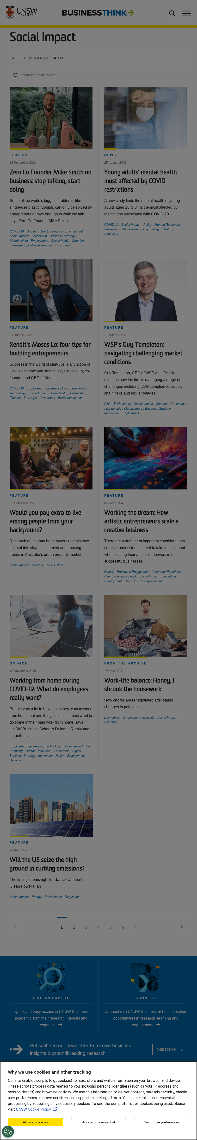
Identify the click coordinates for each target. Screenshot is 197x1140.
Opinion (19, 663)
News (110, 155)
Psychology (151, 229)
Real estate (55, 565)
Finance (16, 398)
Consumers (62, 245)
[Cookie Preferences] (8, 1132)
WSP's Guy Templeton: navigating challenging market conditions (143, 354)
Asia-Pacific (59, 393)
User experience (51, 231)
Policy (148, 224)
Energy (37, 897)
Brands (32, 231)
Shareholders (19, 241)
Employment (40, 241)
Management (131, 229)
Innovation (112, 413)
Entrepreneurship (40, 245)
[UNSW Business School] (24, 12)
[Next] (181, 926)
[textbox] (98, 75)
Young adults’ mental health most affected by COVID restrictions (140, 181)
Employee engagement (43, 388)
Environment (74, 231)
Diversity (38, 565)
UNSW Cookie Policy (33, 1109)
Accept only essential (98, 1122)
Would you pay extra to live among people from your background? (45, 522)
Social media (60, 241)
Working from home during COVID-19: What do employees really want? (49, 690)
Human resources (168, 224)
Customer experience (167, 572)
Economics (112, 717)
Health (167, 229)
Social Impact (20, 236)
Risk (107, 404)
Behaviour (111, 234)
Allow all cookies (35, 1122)
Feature (19, 155)
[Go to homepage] (98, 12)
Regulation (72, 897)
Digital (77, 751)
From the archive (125, 663)
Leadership (40, 236)
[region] (98, 1100)
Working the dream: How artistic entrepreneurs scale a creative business (141, 522)
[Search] (16, 75)
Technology (18, 393)
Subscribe (166, 1049)
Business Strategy (63, 236)
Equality (149, 717)
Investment (18, 245)
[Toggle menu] (186, 12)
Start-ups (79, 241)
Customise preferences (162, 1122)
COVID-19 (17, 231)
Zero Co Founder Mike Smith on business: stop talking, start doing (51, 181)
